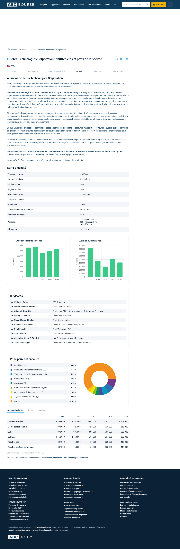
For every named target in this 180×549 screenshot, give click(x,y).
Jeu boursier (125, 497)
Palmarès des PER (71, 505)
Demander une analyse (73, 498)
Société (78, 71)
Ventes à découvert (72, 518)
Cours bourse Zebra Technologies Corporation (47, 49)
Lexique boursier (127, 508)
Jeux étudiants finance (129, 502)
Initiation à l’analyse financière (132, 491)
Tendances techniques (73, 512)
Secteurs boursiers (16, 511)
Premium (160, 4)
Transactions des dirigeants (75, 515)
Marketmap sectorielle (17, 497)
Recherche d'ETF (15, 508)
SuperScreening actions (74, 508)
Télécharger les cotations (18, 517)
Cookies (123, 517)
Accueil (14, 49)
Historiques (118, 71)
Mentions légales (44, 527)
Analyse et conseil (56, 71)
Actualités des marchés (18, 485)
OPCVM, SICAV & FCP (17, 502)
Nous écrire (13, 530)
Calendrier (97, 71)
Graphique (33, 71)
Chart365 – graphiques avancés (77, 492)
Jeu (114, 5)
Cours (15, 71)
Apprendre (55, 5)
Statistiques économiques (18, 514)
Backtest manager (71, 488)
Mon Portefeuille (94, 5)
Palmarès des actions (17, 505)
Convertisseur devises (17, 494)
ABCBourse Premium (72, 486)
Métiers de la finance (128, 511)
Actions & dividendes (16, 482)
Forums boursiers (127, 485)
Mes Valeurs (79, 5)
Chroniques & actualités (73, 495)
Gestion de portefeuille (129, 488)
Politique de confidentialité (42, 530)
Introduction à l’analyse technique (133, 494)
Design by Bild (24, 530)
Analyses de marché (72, 482)
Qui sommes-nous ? (62, 530)
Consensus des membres (130, 482)
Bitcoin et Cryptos (15, 491)
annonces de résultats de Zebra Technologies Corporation (65, 458)
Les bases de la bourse (129, 505)
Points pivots (69, 503)
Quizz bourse (125, 514)
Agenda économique (16, 488)
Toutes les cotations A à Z (18, 520)
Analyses (43, 5)
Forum (107, 5)
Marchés (66, 5)
